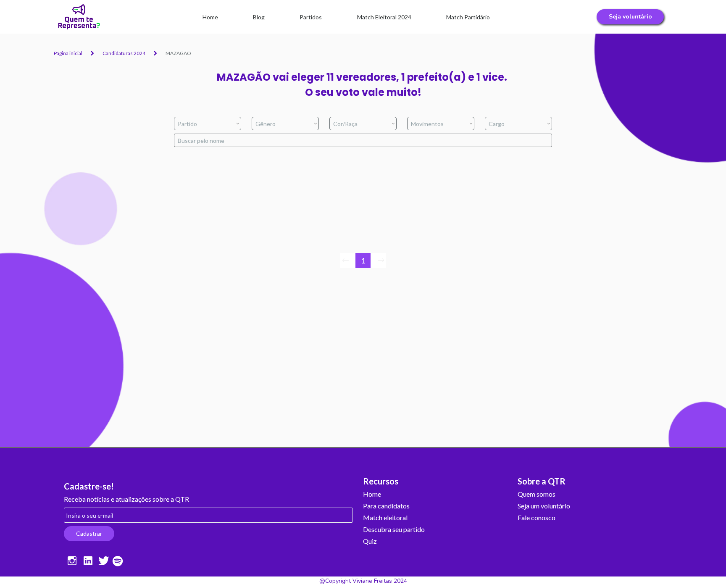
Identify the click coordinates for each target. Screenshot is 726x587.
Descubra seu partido (394, 529)
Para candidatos (386, 506)
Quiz (370, 541)
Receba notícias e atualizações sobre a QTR (126, 499)
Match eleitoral (385, 517)
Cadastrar (89, 533)
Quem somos (536, 494)
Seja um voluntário (544, 506)
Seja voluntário (630, 17)
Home (372, 494)
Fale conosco (536, 517)
